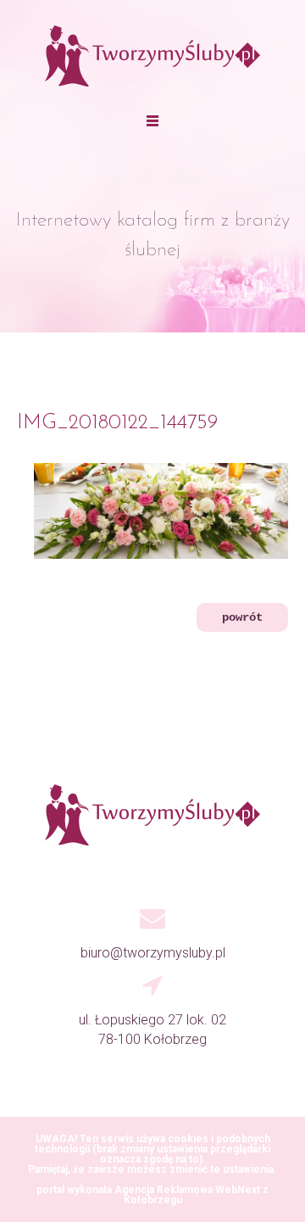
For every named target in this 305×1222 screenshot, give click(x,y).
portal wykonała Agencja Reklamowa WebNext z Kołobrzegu (152, 1195)
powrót (242, 617)
